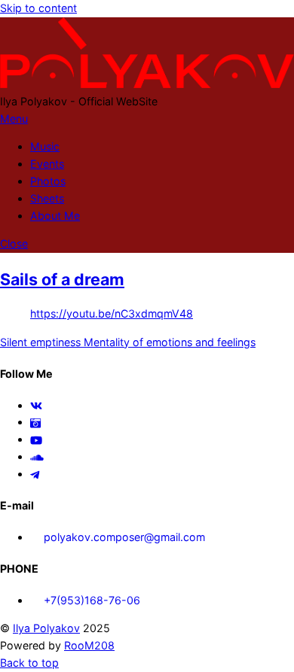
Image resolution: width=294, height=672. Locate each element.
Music (45, 146)
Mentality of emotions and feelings (168, 342)
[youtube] (36, 439)
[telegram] (35, 473)
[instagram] (35, 421)
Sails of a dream (62, 279)
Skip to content (38, 8)
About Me (55, 215)
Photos (48, 181)
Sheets (47, 198)
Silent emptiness (40, 342)
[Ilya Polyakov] (147, 84)
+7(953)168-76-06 (90, 600)
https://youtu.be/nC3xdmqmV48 (111, 313)
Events (47, 163)
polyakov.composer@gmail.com (123, 537)
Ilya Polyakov (46, 628)
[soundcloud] (37, 456)
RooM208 (89, 645)
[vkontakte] (36, 405)
